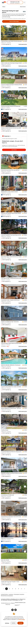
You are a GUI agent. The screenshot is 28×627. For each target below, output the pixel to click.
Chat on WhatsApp (14, 21)
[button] (15, 2)
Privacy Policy (21, 619)
